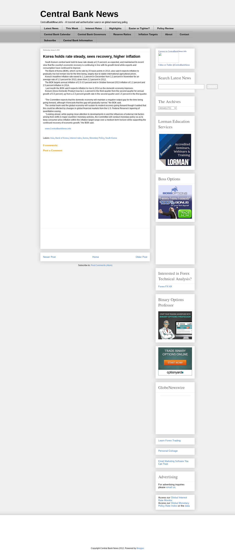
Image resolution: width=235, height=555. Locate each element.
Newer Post (49, 257)
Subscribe (50, 40)
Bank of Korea (62, 138)
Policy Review (165, 28)
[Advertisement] (105, 238)
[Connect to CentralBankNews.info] (168, 62)
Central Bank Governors (92, 34)
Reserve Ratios (122, 34)
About (168, 34)
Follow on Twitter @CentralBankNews (174, 65)
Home (95, 257)
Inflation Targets (148, 34)
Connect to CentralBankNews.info (172, 51)
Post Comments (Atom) (101, 265)
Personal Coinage (168, 450)
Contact (184, 34)
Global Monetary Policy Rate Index (173, 504)
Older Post (141, 257)
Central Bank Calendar (57, 34)
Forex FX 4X (165, 286)
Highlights (115, 28)
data (187, 505)
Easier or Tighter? (139, 28)
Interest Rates (94, 28)
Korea (85, 138)
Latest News (51, 28)
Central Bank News (79, 14)
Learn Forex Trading (169, 440)
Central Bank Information (78, 40)
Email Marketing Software (171, 461)
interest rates (76, 138)
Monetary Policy (96, 138)
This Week (72, 28)
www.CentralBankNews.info (57, 128)
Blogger (140, 548)
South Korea (111, 138)
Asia (52, 138)
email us (170, 487)
